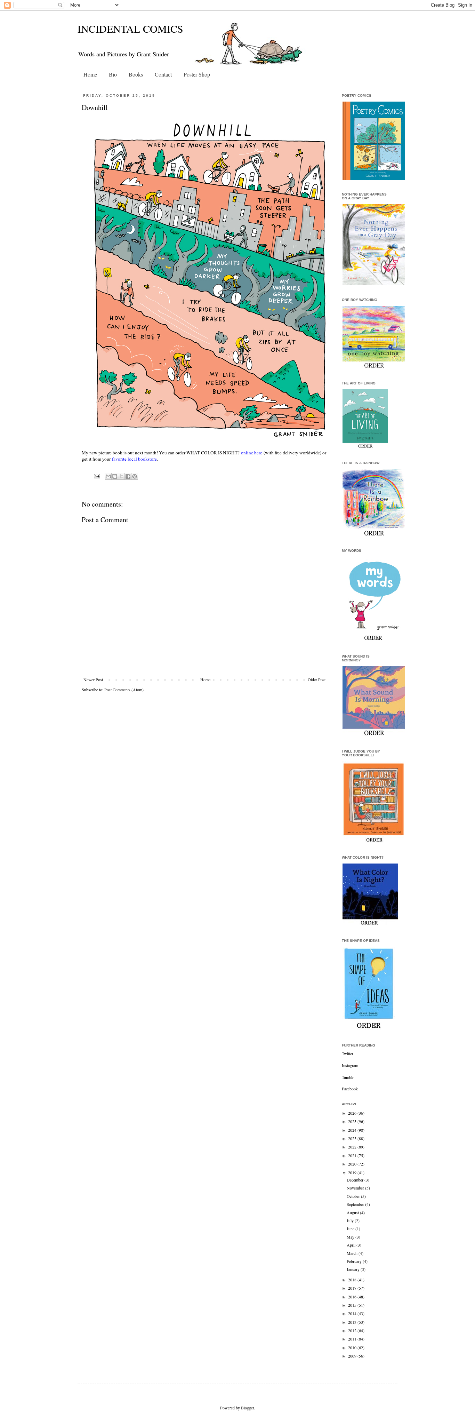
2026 (352, 1113)
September (356, 1204)
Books (136, 74)
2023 (352, 1138)
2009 (352, 1356)
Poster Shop (197, 74)
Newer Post (93, 679)
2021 (352, 1155)
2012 (352, 1330)
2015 (352, 1305)
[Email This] (108, 476)
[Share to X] (121, 476)
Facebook (350, 1088)
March (353, 1253)
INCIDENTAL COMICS (130, 28)
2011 (352, 1339)
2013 (352, 1322)
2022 (352, 1146)
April (351, 1245)
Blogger (247, 1407)
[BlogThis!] (114, 476)
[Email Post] (96, 475)
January (354, 1269)
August (353, 1212)
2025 (352, 1121)
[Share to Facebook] (127, 476)
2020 (352, 1164)
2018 (352, 1279)
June (351, 1228)
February (355, 1261)
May (351, 1237)
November (356, 1188)
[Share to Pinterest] (134, 476)
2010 (352, 1347)
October (354, 1196)
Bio (113, 74)
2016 (352, 1296)
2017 (352, 1288)
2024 (352, 1130)
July (351, 1220)
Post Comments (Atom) (124, 689)
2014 (352, 1313)
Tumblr (348, 1077)
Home (90, 74)
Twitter (347, 1053)
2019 (352, 1172)
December (355, 1180)
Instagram (350, 1065)
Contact (163, 74)
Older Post (316, 679)
